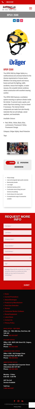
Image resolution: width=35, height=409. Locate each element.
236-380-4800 (13, 369)
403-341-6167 (13, 335)
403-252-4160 (13, 346)
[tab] (10, 162)
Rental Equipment (11, 314)
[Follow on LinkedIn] (14, 20)
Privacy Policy (9, 323)
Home (7, 294)
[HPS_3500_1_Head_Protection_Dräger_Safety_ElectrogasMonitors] (18, 56)
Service (7, 308)
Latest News (9, 317)
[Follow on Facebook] (18, 20)
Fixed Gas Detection (11, 305)
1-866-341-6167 (9, 2)
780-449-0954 (13, 358)
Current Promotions (11, 297)
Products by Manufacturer (14, 302)
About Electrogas (11, 300)
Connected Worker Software (14, 311)
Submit (27, 285)
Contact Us (8, 320)
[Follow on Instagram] (21, 20)
